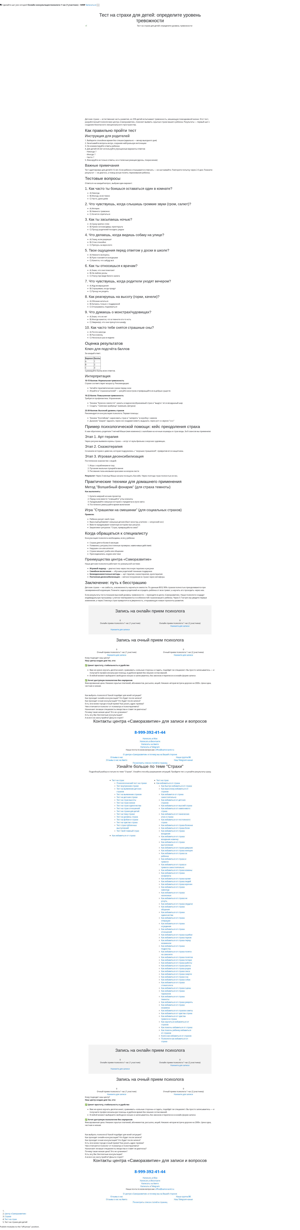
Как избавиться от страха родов (176, 968)
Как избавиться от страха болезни (177, 825)
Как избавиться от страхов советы (177, 1010)
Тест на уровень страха (127, 817)
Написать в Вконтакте (150, 741)
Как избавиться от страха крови (176, 878)
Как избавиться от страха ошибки (176, 934)
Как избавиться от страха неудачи (177, 904)
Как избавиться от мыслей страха (176, 805)
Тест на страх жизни (126, 802)
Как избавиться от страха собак (175, 979)
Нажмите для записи (120, 629)
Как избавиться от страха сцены (176, 988)
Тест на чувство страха (127, 822)
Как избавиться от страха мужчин (176, 884)
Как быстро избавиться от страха (176, 786)
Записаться (91, 5)
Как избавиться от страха (123, 835)
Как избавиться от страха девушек (177, 847)
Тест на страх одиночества (129, 805)
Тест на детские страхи (127, 797)
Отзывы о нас (116, 757)
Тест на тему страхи (126, 814)
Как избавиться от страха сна (174, 977)
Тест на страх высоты (126, 800)
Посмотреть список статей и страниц (150, 763)
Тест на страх (118, 780)
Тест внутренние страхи (128, 786)
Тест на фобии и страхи (127, 819)
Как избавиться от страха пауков (176, 937)
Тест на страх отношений (128, 808)
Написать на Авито (150, 744)
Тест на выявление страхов (129, 794)
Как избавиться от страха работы (176, 963)
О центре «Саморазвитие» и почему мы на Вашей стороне (150, 754)
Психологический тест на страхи (132, 783)
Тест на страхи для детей (128, 811)
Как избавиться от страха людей (176, 881)
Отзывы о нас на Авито (116, 760)
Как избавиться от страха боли (175, 828)
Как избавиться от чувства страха (176, 1013)
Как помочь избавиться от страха (176, 1027)
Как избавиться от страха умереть (177, 1002)
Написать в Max (150, 738)
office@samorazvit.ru (164, 749)
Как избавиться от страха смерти (176, 974)
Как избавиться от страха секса (175, 971)
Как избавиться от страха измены (176, 870)
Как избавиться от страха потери (176, 960)
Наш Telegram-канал (183, 760)
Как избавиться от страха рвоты (176, 965)
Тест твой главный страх (128, 831)
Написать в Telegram (150, 747)
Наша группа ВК (183, 757)
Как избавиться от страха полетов (177, 957)
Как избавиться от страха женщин (177, 850)
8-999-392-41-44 (150, 732)
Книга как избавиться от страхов (176, 1036)
